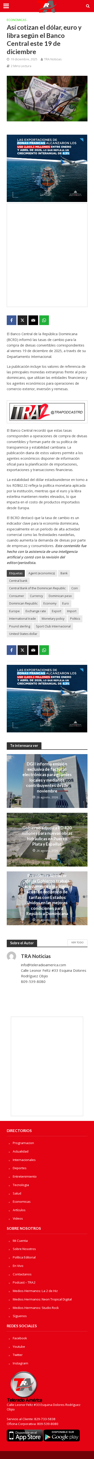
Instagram (20, 1363)
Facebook (20, 1338)
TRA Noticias (52, 59)
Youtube (19, 1346)
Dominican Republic (23, 603)
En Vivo (18, 1266)
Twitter (18, 1355)
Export (56, 611)
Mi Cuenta (20, 1240)
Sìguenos (20, 1316)
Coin (74, 588)
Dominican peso (60, 596)
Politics (75, 619)
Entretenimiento (25, 1176)
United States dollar (23, 634)
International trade (22, 619)
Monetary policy (53, 619)
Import (71, 611)
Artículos (19, 1210)
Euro (65, 603)
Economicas (17, 20)
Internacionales (24, 1160)
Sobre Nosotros (24, 1249)
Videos (18, 1218)
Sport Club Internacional (53, 626)
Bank (63, 573)
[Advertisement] (47, 255)
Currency (36, 596)
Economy (49, 603)
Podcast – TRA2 (24, 1282)
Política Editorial (24, 1257)
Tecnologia (21, 1185)
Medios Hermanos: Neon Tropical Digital (42, 1299)
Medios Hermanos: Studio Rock (36, 1308)
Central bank (18, 581)
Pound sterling (19, 626)
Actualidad (20, 1151)
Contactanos (22, 1274)
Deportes (20, 1168)
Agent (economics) (41, 573)
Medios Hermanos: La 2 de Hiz (35, 1291)
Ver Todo (77, 942)
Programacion (23, 1143)
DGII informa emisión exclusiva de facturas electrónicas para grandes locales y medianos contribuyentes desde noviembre (47, 777)
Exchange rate (36, 611)
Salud (17, 1193)
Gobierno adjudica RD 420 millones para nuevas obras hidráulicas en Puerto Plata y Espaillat (47, 836)
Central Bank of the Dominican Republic (37, 588)
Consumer (16, 596)
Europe (14, 611)
